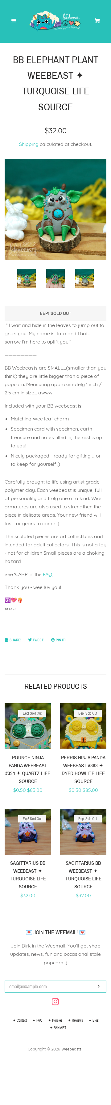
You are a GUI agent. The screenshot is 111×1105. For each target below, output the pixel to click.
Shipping (29, 144)
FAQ (47, 574)
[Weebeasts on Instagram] (55, 1003)
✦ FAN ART (58, 1028)
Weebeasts (71, 1048)
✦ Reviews (75, 1020)
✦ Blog (93, 1020)
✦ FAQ (37, 1020)
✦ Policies (55, 1020)
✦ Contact (20, 1020)
